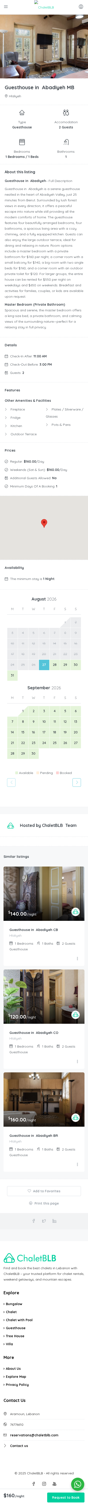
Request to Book (66, 1497)
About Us (13, 1368)
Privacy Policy (17, 1385)
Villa (9, 1344)
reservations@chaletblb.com (34, 1435)
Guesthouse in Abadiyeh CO (33, 1032)
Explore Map (16, 1377)
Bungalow (14, 1304)
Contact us (19, 1446)
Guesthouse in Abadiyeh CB (33, 929)
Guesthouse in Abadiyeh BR (33, 1135)
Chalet (11, 1312)
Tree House (15, 1336)
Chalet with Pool (19, 1320)
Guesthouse (16, 1328)
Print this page (46, 1203)
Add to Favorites (46, 1191)
